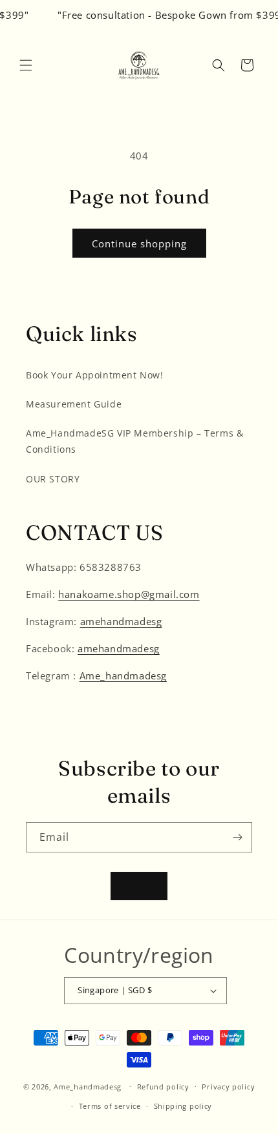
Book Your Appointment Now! (95, 375)
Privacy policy (228, 1086)
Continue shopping (139, 243)
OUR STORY (53, 479)
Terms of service (110, 1106)
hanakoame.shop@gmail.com (128, 594)
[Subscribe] (237, 837)
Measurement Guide (74, 404)
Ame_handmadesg (123, 675)
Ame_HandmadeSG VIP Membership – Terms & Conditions (134, 441)
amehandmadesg (121, 621)
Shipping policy (183, 1106)
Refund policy (163, 1086)
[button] (26, 65)
